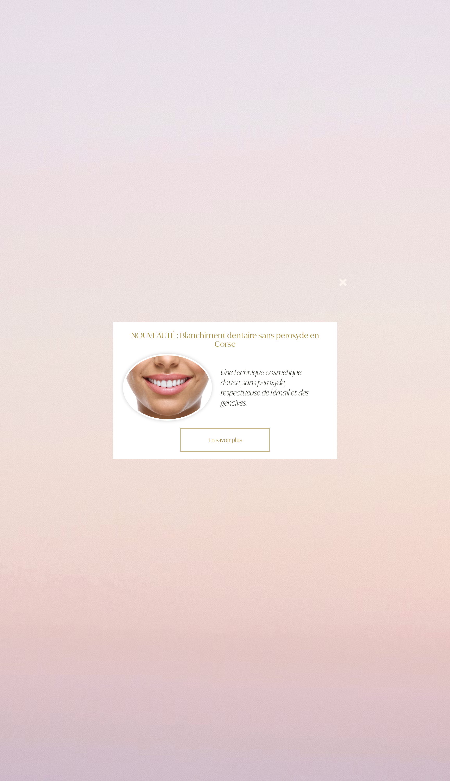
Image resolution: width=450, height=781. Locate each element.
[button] (343, 282)
